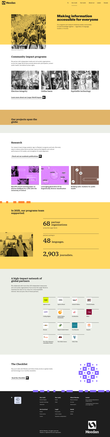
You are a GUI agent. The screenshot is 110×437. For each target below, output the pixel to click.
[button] (91, 2)
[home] (8, 2)
